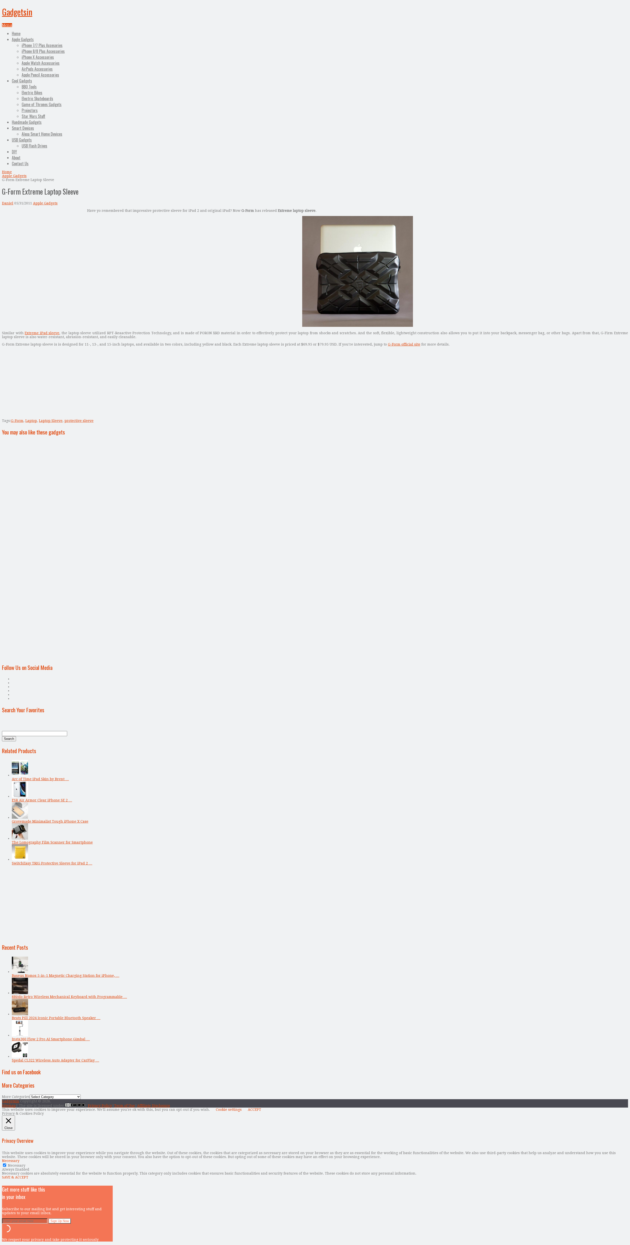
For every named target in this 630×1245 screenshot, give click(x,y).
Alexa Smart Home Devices (42, 134)
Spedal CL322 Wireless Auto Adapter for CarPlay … (55, 1060)
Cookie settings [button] (229, 1110)
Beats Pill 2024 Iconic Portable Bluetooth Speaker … (56, 1018)
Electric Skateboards (37, 98)
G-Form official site (404, 344)
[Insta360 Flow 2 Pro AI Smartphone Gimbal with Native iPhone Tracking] (20, 1035)
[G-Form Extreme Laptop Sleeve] (357, 326)
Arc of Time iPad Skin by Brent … (40, 779)
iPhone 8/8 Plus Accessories (43, 51)
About (16, 158)
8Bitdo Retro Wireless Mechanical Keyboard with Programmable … (69, 997)
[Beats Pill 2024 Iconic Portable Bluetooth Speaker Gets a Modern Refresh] (20, 1014)
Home (16, 33)
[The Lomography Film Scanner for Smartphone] (20, 838)
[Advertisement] (43, 243)
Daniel (7, 203)
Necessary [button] (10, 1161)
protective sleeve (79, 421)
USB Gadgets (22, 140)
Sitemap (9, 1106)
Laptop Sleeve (51, 421)
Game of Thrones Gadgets (42, 104)
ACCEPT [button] (254, 1110)
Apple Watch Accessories (41, 63)
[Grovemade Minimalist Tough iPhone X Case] (20, 817)
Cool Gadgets (22, 81)
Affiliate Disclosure (153, 1106)
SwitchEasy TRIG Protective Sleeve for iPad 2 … (52, 863)
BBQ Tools (29, 87)
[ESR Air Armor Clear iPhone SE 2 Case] (20, 796)
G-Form (17, 421)
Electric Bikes (32, 93)
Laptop (31, 421)
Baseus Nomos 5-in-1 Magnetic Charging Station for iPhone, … (65, 976)
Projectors (30, 110)
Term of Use (124, 1106)
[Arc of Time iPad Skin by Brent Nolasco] (20, 775)
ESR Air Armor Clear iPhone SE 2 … (42, 800)
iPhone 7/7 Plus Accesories (42, 45)
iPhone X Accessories (38, 57)
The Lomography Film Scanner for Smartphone (52, 842)
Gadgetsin (17, 11)
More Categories (16, 1097)
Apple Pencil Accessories (40, 75)
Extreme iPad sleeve (42, 333)
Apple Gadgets (23, 39)
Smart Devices (23, 128)
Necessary (16, 1165)
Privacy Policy (100, 1106)
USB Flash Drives (34, 146)
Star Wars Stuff (33, 116)
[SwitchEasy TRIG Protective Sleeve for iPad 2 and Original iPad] (20, 859)
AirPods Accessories (37, 69)
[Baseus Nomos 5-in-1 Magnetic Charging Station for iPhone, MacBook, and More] (20, 972)
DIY (14, 152)
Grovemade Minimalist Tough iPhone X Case (50, 821)
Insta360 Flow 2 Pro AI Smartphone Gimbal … (51, 1039)
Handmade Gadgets (27, 122)
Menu (7, 25)
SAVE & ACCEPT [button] (15, 1177)
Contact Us (20, 163)
